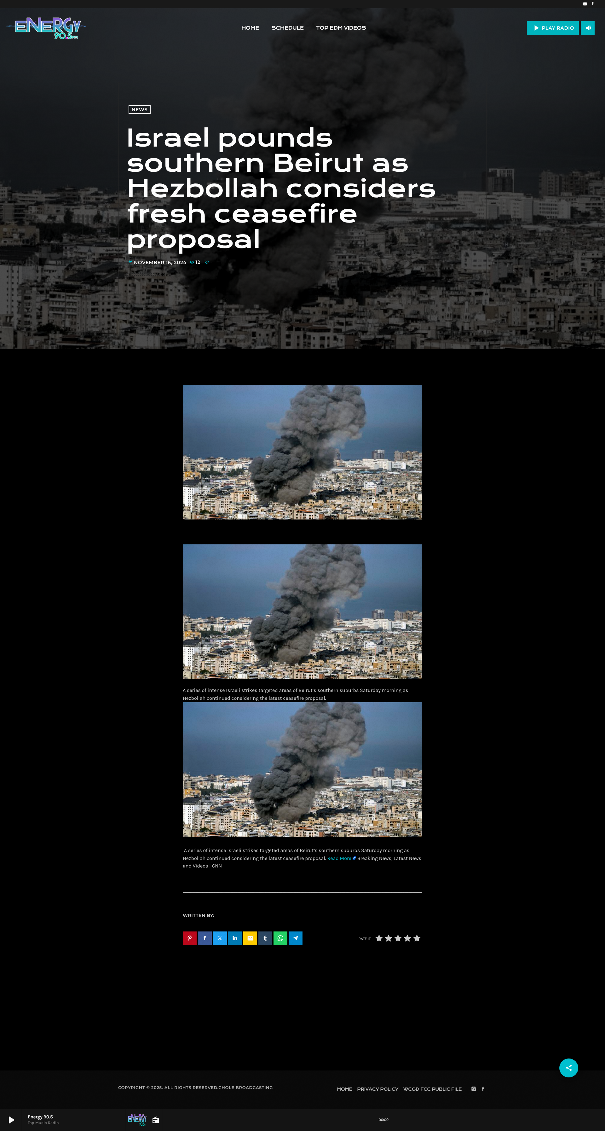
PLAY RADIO (553, 27)
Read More (339, 858)
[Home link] (46, 28)
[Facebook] (593, 4)
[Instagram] (585, 4)
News (140, 110)
